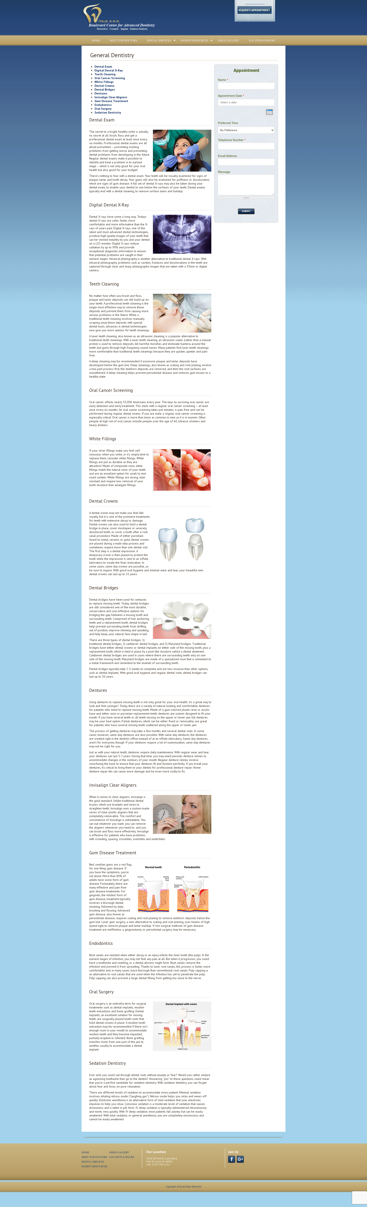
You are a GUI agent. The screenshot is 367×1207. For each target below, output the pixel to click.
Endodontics (103, 105)
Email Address (227, 156)
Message (224, 171)
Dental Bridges (105, 89)
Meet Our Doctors (123, 40)
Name (223, 79)
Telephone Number (232, 140)
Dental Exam (103, 66)
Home (96, 40)
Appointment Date (231, 95)
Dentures (101, 93)
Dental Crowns (104, 86)
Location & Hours (262, 40)
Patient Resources (194, 40)
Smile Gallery (228, 40)
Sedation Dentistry (108, 112)
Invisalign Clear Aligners (111, 97)
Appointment (247, 70)
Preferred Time (228, 123)
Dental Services (159, 40)
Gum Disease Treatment (111, 101)
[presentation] (269, 112)
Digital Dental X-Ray (109, 70)
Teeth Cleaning (105, 74)
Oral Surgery (103, 109)
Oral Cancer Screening (110, 78)
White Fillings (104, 82)
